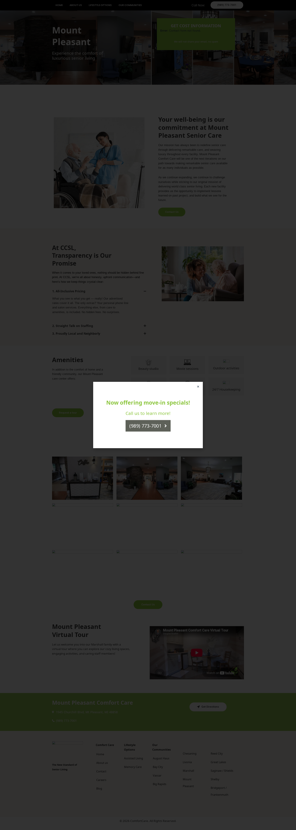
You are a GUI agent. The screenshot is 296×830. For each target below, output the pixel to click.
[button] (198, 386)
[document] (148, 415)
